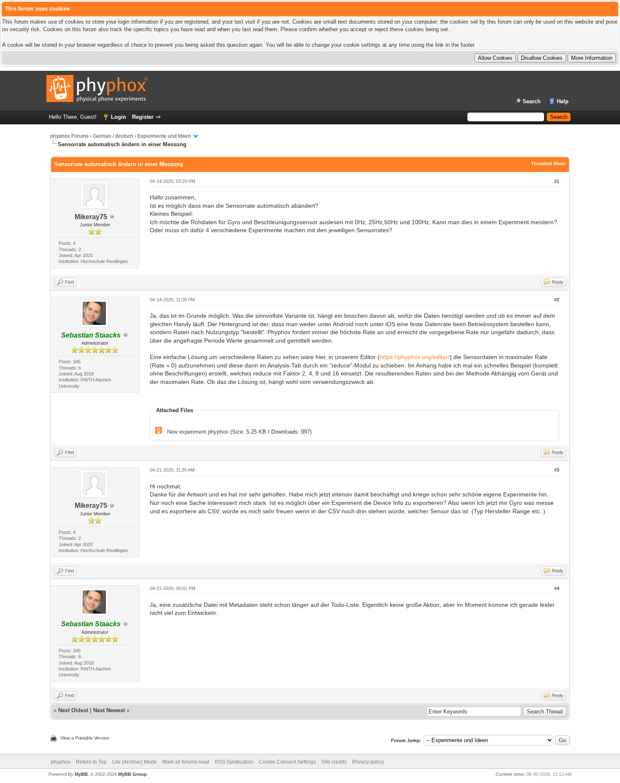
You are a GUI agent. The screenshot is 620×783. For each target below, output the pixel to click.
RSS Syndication (234, 762)
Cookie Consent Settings (287, 762)
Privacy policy (368, 762)
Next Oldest (73, 710)
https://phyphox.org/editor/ (415, 357)
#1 (556, 181)
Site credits (334, 762)
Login (118, 117)
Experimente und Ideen (164, 136)
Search (532, 101)
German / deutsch (113, 136)
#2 (556, 299)
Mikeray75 (91, 216)
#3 (556, 469)
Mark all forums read (185, 762)
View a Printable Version (84, 737)
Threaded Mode (548, 163)
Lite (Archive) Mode (134, 762)
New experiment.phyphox (198, 432)
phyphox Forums (69, 136)
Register (143, 117)
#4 (556, 588)
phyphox (60, 762)
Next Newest (109, 710)
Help (563, 101)
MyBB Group (132, 774)
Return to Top (91, 762)
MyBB (81, 774)
